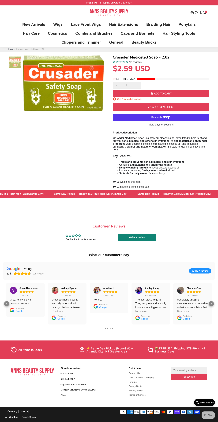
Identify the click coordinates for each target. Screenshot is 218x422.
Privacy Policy (136, 390)
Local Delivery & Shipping (141, 377)
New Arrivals (33, 24)
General (116, 42)
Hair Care (31, 33)
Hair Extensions (123, 24)
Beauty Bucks (144, 42)
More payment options (161, 124)
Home (10, 49)
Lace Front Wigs (86, 24)
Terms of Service (137, 395)
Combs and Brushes (94, 33)
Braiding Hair (158, 24)
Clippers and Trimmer (81, 42)
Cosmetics (57, 33)
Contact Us (134, 373)
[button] (120, 62)
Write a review (137, 237)
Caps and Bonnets (137, 33)
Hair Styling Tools (179, 33)
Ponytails (187, 24)
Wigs (58, 24)
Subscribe (189, 376)
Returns (133, 382)
